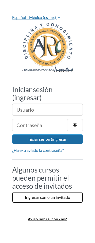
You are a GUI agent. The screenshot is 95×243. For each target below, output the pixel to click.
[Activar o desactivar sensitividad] (75, 125)
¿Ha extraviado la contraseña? (38, 150)
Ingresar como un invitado (47, 197)
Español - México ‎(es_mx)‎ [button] (34, 17)
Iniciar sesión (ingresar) (47, 139)
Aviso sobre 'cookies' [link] (47, 219)
